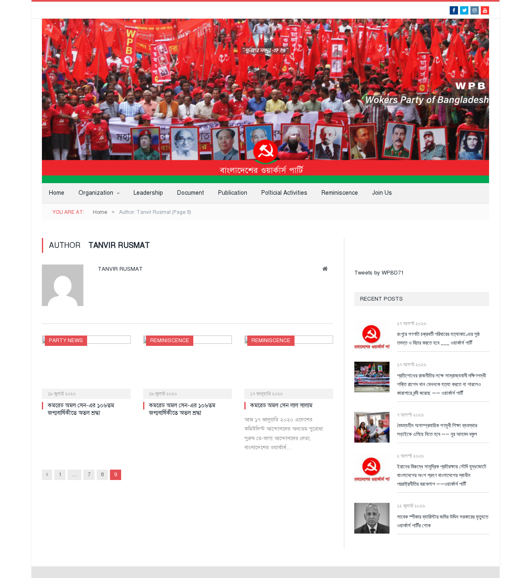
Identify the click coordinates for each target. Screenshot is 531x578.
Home (56, 192)
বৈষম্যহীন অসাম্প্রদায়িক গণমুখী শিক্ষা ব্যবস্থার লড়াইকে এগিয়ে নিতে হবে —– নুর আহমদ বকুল (437, 429)
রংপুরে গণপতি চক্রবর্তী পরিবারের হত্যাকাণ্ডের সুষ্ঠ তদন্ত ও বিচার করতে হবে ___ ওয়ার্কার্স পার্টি (438, 338)
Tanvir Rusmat (120, 269)
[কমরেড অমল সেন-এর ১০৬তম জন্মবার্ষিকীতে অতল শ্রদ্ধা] (86, 365)
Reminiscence (340, 192)
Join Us (382, 192)
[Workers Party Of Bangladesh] (265, 100)
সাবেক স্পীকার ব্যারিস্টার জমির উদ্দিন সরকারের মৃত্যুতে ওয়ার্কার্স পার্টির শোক (442, 521)
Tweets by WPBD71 (379, 272)
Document (190, 192)
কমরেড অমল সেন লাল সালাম (281, 405)
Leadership (148, 192)
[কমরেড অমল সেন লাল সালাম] (288, 365)
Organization (95, 192)
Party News (66, 340)
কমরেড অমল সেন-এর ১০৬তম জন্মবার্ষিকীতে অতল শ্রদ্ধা (81, 409)
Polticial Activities (284, 192)
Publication (232, 192)
